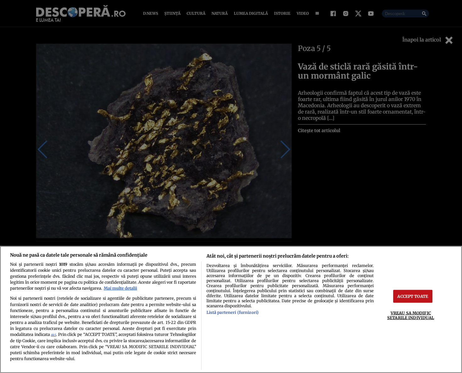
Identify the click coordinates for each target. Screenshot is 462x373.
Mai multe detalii (120, 288)
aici (53, 335)
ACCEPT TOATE (412, 296)
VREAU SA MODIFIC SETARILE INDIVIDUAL (410, 315)
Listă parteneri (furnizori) (232, 312)
